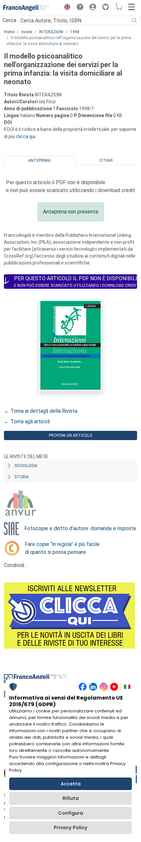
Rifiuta (71, 798)
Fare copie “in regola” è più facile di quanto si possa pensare (62, 548)
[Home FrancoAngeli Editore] (26, 8)
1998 (74, 32)
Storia (21, 477)
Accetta (71, 783)
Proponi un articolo (70, 435)
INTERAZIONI (51, 32)
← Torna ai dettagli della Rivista (40, 411)
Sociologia (25, 465)
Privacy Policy (70, 827)
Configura (70, 813)
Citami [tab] (106, 160)
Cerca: (10, 20)
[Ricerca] (134, 20)
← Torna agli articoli (27, 421)
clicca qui (25, 136)
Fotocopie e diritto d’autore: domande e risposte (80, 528)
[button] (65, 8)
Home (9, 32)
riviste (26, 32)
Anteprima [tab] (39, 160)
